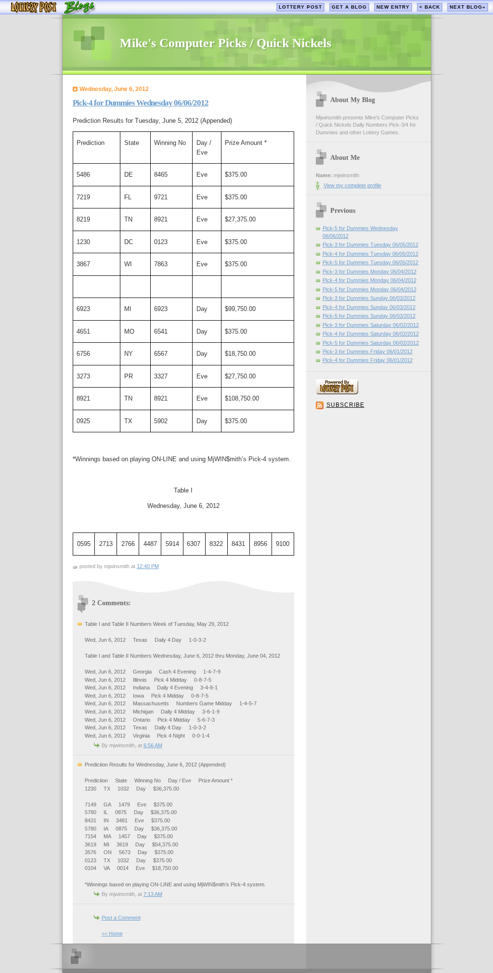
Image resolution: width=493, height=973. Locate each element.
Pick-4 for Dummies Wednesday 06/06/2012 (140, 102)
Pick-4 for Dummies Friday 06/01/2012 (368, 360)
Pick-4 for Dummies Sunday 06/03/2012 (369, 307)
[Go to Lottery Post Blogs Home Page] (53, 12)
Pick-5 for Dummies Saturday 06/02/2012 (371, 343)
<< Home (112, 933)
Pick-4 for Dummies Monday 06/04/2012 (369, 280)
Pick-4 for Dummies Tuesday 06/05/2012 (370, 254)
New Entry (393, 7)
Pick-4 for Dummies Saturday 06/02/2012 (371, 334)
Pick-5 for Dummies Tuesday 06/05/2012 (370, 262)
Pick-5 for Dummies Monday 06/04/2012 (369, 289)
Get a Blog (349, 7)
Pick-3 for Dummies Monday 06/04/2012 (369, 271)
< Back (429, 7)
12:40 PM (148, 566)
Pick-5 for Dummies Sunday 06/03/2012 (369, 316)
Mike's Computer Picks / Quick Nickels (225, 43)
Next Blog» (468, 7)
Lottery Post (300, 7)
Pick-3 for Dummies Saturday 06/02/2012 (371, 325)
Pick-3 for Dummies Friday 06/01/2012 (368, 351)
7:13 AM (152, 894)
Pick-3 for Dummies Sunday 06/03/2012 (369, 298)
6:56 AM (152, 745)
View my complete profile (352, 185)
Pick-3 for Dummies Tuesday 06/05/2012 (370, 244)
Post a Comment (121, 918)
